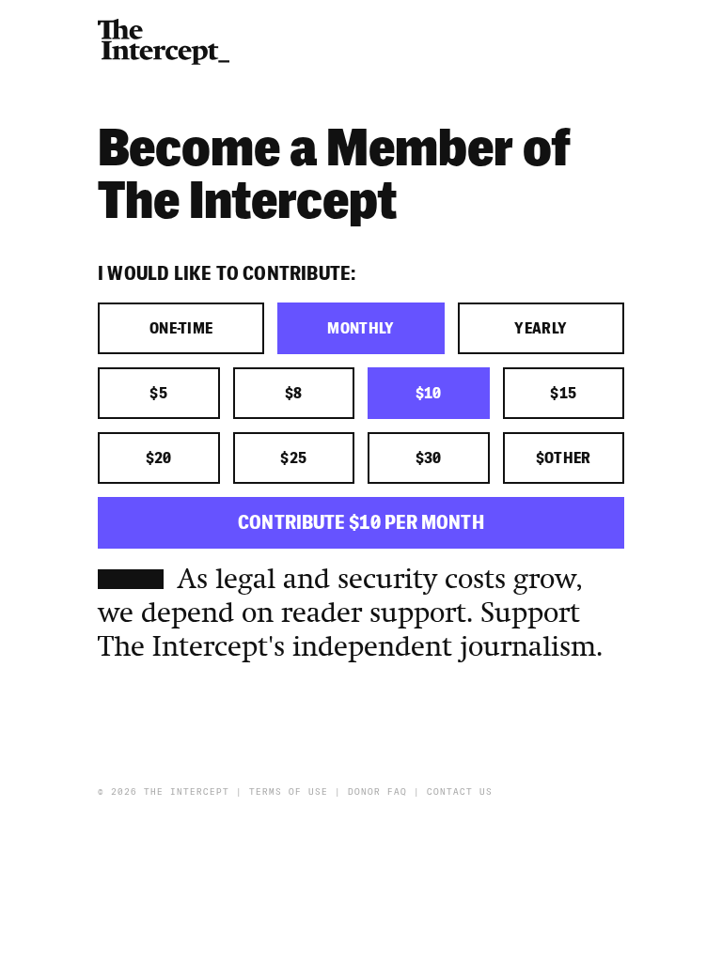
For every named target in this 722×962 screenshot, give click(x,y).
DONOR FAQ (377, 792)
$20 (159, 458)
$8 (294, 393)
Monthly (360, 328)
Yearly (540, 328)
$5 (158, 393)
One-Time (181, 328)
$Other (563, 458)
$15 (563, 393)
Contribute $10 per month (360, 523)
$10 (429, 393)
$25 (293, 458)
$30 (429, 458)
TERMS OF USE (288, 792)
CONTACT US (460, 792)
